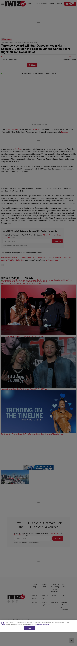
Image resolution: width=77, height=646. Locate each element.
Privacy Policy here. (43, 624)
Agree (29, 628)
